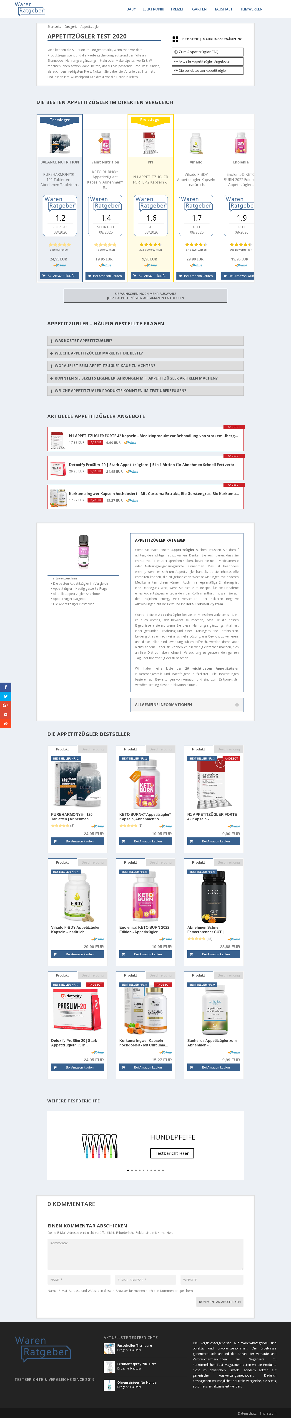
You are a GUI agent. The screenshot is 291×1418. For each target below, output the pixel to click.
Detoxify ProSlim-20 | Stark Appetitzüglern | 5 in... (74, 1043)
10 (163, 1170)
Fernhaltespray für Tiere (136, 1364)
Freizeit (178, 9)
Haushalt (223, 9)
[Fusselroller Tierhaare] (109, 1348)
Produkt (62, 749)
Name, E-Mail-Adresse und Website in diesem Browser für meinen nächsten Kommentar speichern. (120, 1290)
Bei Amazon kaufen (62, 275)
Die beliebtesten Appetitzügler (203, 70)
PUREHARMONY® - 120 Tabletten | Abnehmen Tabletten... (72, 817)
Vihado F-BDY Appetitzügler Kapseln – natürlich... (75, 930)
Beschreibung (92, 749)
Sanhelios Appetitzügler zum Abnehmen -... (212, 1043)
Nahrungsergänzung (223, 39)
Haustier (135, 1350)
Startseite (55, 26)
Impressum (268, 1413)
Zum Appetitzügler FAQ (198, 51)
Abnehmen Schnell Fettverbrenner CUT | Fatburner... (205, 930)
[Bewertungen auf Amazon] (59, 244)
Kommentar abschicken (220, 1302)
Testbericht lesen (172, 1153)
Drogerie (71, 26)
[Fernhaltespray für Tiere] (109, 1367)
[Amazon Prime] (59, 265)
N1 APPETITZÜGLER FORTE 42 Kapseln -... (212, 817)
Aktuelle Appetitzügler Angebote (204, 61)
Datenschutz (247, 1413)
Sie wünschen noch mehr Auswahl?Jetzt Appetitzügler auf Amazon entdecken (145, 295)
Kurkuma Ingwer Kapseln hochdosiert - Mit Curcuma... (143, 1043)
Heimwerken (251, 9)
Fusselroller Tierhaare (134, 1345)
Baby (131, 9)
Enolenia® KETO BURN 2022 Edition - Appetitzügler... (144, 930)
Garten (199, 9)
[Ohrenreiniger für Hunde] (109, 1385)
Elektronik (153, 9)
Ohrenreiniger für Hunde (136, 1382)
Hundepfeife (173, 1137)
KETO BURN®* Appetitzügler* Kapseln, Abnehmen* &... (145, 817)
